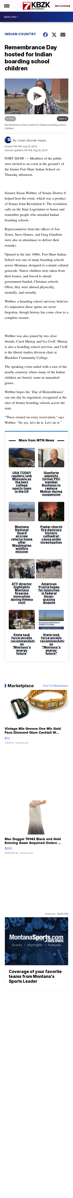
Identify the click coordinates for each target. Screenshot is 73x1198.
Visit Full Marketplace (55, 685)
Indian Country (20, 34)
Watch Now (62, 6)
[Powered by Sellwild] (62, 913)
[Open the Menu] (6, 6)
